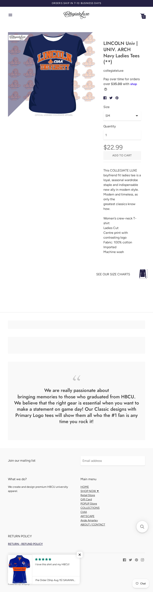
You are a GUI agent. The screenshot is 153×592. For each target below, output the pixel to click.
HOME (84, 487)
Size (106, 107)
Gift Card (86, 499)
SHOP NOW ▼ (89, 491)
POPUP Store (88, 503)
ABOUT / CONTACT (92, 524)
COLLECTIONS (90, 508)
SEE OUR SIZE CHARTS (113, 274)
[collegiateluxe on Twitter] (130, 559)
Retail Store (87, 495)
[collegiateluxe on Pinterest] (136, 559)
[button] (80, 555)
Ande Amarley (89, 520)
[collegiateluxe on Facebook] (124, 559)
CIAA (83, 512)
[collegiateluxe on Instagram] (142, 559)
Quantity (109, 126)
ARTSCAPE (87, 516)
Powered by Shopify (18, 584)
